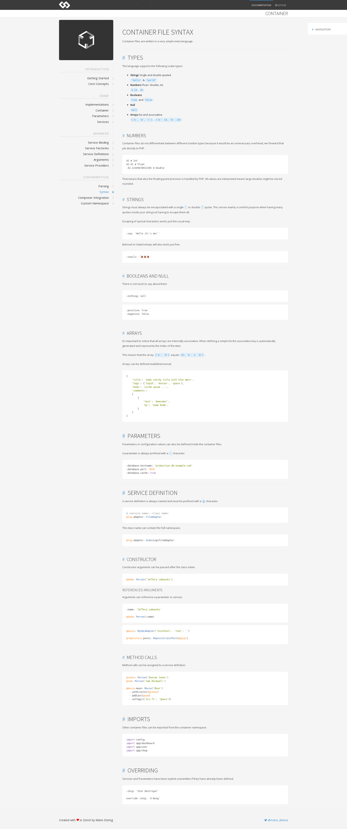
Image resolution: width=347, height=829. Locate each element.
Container (102, 110)
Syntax (104, 192)
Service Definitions (96, 154)
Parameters (100, 116)
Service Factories (97, 148)
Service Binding (98, 142)
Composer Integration (93, 198)
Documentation (261, 5)
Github (281, 5)
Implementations (97, 104)
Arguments (101, 160)
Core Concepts (98, 84)
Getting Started (98, 78)
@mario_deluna (277, 820)
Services (103, 122)
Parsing (103, 186)
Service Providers (96, 165)
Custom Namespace (95, 203)
